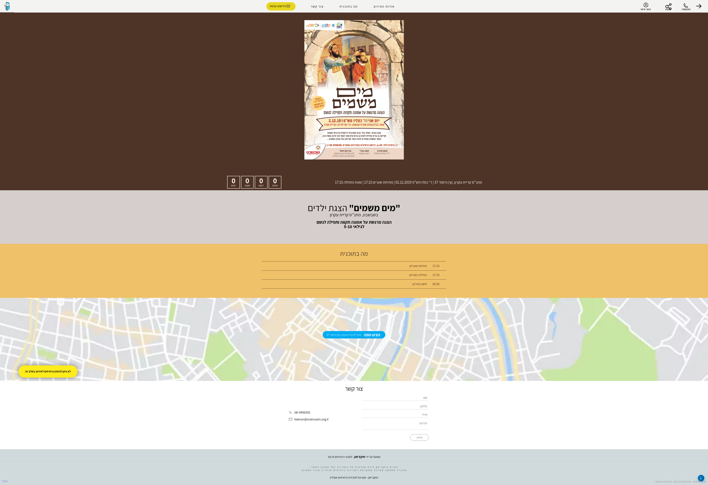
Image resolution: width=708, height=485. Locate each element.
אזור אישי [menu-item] (646, 9)
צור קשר (317, 6)
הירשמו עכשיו (278, 6)
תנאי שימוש (699, 481)
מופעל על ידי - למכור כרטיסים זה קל (354, 457)
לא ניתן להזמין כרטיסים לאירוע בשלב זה (48, 371)
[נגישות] (701, 478)
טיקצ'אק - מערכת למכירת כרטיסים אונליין (354, 477)
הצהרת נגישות (663, 481)
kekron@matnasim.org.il (311, 419)
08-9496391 (302, 412)
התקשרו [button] (686, 9)
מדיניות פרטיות (682, 481)
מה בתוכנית (348, 6)
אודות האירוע (384, 6)
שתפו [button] (668, 9)
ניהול (5, 481)
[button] (698, 6)
